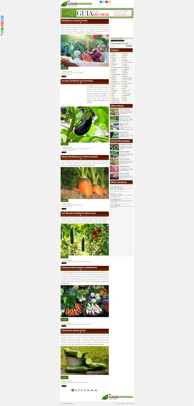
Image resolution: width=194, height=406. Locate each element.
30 (96, 390)
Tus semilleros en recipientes (126, 144)
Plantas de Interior (127, 93)
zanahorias (70, 206)
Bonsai (113, 57)
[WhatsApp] (2, 29)
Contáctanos (72, 15)
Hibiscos (114, 78)
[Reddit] (2, 25)
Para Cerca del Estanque (126, 91)
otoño (70, 74)
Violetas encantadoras (124, 173)
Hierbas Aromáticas (127, 78)
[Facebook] (2, 16)
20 (92, 390)
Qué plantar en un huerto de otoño (74, 20)
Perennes (114, 91)
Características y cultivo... (116, 199)
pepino (64, 383)
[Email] (2, 32)
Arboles (113, 53)
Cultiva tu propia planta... (125, 109)
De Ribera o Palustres (125, 66)
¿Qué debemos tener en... (125, 116)
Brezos (124, 57)
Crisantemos (115, 64)
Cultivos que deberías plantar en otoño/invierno (79, 267)
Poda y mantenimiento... (115, 205)
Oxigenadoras (115, 90)
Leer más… (64, 68)
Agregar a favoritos (71, 12)
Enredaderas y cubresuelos (126, 68)
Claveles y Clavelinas (128, 62)
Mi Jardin (125, 84)
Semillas (125, 98)
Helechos (114, 76)
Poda (113, 95)
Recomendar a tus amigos (69, 13)
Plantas (89, 148)
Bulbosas (114, 58)
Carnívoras (125, 60)
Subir (133, 403)
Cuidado (65, 148)
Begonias (125, 55)
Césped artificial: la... (124, 132)
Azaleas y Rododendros (115, 56)
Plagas (124, 91)
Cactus (124, 58)
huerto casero (66, 74)
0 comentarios (85, 22)
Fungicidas (125, 72)
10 (88, 390)
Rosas (124, 97)
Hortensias (114, 79)
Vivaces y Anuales (116, 102)
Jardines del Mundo (127, 83)
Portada (73, 10)
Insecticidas (114, 81)
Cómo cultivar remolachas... (116, 187)
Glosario (125, 74)
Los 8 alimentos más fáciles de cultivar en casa (79, 213)
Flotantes (114, 71)
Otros (113, 88)
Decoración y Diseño (116, 67)
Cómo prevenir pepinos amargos (74, 330)
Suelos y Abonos (115, 100)
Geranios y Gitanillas (116, 74)
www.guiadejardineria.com (68, 403)
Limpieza (114, 84)
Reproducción (126, 95)
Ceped (113, 62)
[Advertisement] (73, 95)
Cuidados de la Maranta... (125, 151)
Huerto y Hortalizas (70, 72)
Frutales (125, 71)
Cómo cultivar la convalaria (116, 194)
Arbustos (125, 53)
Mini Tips (114, 86)
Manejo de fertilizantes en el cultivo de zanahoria (80, 157)
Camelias (114, 60)
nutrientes (65, 206)
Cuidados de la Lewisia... (125, 166)
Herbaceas (125, 76)
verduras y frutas (71, 150)
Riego (113, 97)
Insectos (125, 81)
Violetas (125, 100)
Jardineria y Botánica (79, 72)
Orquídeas (125, 86)
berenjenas (65, 150)
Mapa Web (128, 403)
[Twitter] (2, 19)
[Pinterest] (2, 22)
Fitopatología (126, 69)
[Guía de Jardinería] (76, 4)
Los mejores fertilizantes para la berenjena (77, 81)
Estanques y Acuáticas (114, 70)
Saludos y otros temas (115, 99)
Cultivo (64, 72)
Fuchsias (114, 72)
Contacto (123, 403)
